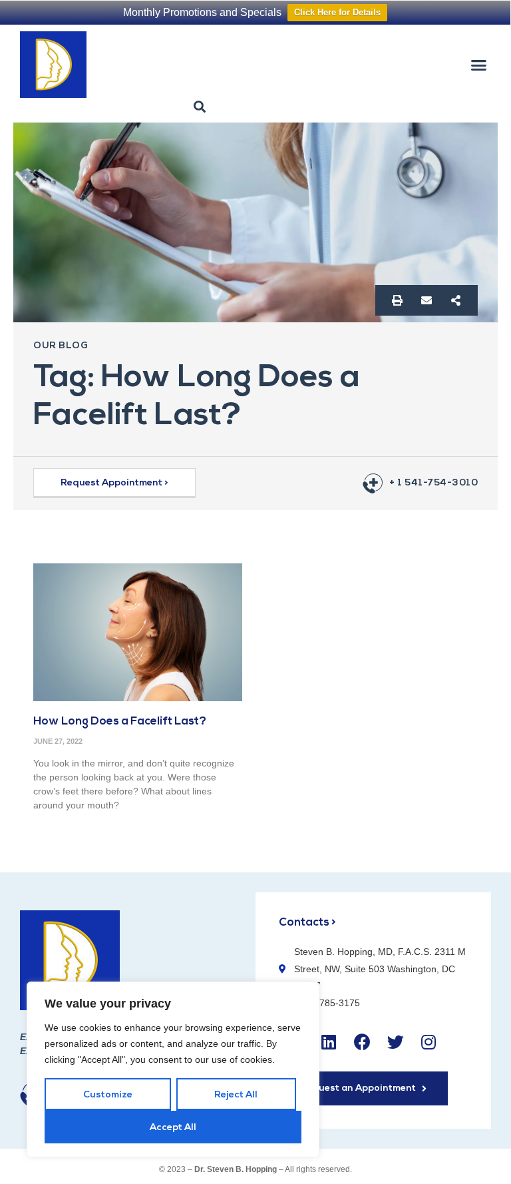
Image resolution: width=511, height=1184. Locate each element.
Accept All (173, 1128)
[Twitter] (395, 1041)
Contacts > (307, 922)
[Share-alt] (455, 300)
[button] (478, 64)
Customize (107, 1095)
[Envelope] (426, 300)
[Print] (397, 300)
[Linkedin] (328, 1041)
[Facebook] (362, 1041)
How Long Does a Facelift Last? (119, 721)
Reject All (235, 1095)
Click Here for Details (337, 12)
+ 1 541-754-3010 (433, 483)
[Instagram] (428, 1041)
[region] (173, 1069)
